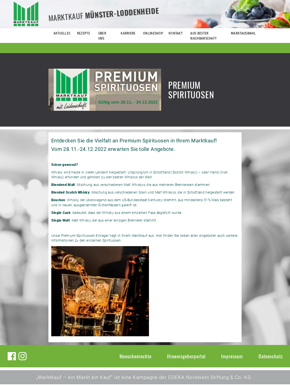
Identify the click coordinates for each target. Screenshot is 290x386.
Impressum (232, 356)
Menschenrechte (136, 356)
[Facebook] (11, 356)
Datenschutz (271, 356)
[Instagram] (22, 356)
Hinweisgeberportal (186, 356)
